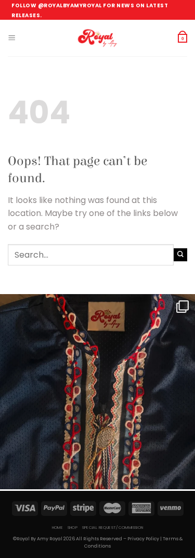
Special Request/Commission (113, 527)
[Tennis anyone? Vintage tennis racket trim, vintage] (97, 391)
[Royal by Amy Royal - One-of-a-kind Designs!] (97, 38)
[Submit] (180, 254)
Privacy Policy (143, 539)
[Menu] (12, 38)
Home (57, 527)
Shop (73, 527)
